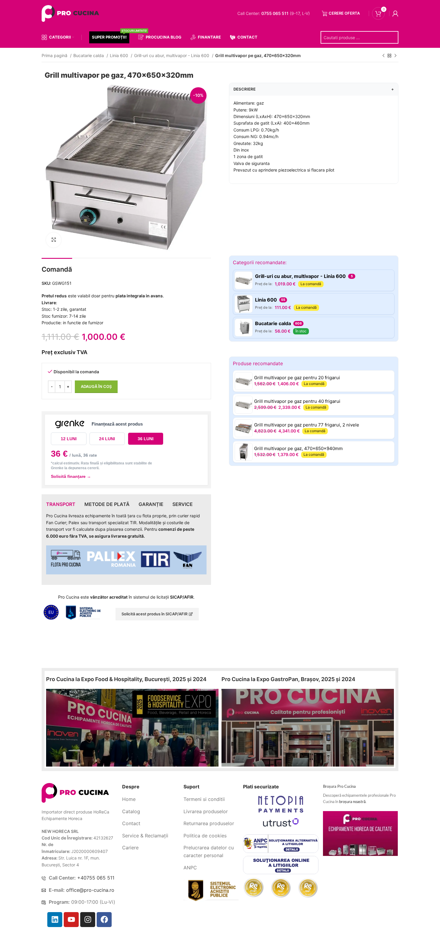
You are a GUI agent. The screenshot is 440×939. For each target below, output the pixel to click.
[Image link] (75, 792)
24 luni (107, 438)
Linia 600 (119, 55)
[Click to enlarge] (53, 240)
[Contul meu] (395, 13)
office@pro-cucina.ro (90, 890)
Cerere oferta (344, 13)
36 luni (146, 438)
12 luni (69, 438)
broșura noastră (352, 802)
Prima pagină (55, 55)
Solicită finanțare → (71, 476)
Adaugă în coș (96, 386)
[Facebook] (104, 919)
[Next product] (395, 56)
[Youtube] (71, 919)
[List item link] (150, 799)
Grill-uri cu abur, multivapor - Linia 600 (172, 55)
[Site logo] (71, 13)
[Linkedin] (54, 919)
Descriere (313, 89)
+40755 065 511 (95, 878)
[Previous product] (383, 56)
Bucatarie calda (89, 55)
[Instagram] (87, 919)
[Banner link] (132, 728)
